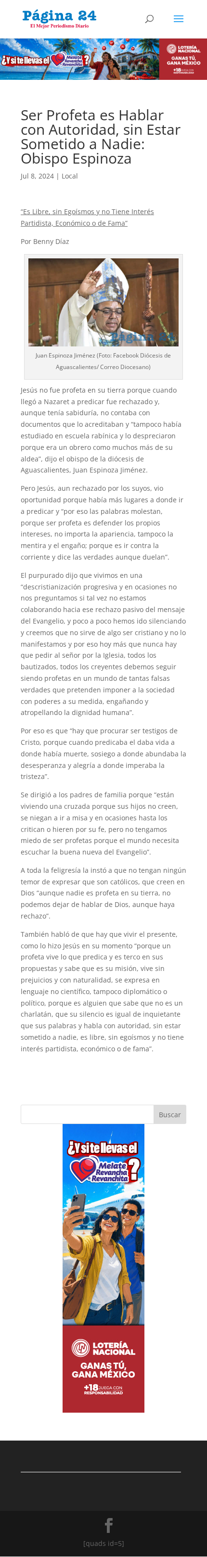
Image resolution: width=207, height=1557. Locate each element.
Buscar (170, 1114)
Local (70, 175)
